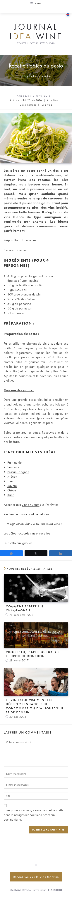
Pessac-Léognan (18, 472)
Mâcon (12, 476)
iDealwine (46, 104)
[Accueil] (21, 76)
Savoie (12, 486)
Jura (10, 481)
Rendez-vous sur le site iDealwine (36, 877)
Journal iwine (36, 31)
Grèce (11, 490)
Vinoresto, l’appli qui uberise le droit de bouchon (34, 654)
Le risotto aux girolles (18, 543)
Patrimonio (14, 462)
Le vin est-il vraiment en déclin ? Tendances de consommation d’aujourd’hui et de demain (34, 706)
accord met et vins (36, 514)
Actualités (46, 76)
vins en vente (31, 504)
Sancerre (13, 467)
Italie (10, 495)
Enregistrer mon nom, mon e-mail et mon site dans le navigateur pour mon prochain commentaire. (34, 814)
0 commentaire (28, 104)
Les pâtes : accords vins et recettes (27, 533)
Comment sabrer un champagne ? (24, 608)
